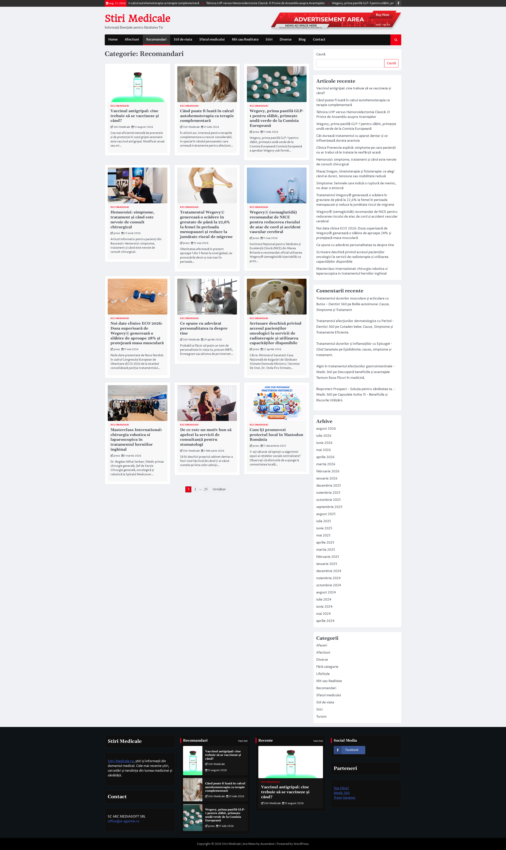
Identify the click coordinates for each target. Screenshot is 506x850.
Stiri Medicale (137, 18)
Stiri (269, 39)
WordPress (301, 844)
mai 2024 (323, 614)
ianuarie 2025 (326, 564)
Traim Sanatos (344, 798)
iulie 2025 (323, 521)
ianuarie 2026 (326, 478)
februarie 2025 (327, 557)
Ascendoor (267, 844)
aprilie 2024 (325, 621)
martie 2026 (325, 464)
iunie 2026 (324, 443)
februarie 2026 (327, 471)
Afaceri (321, 645)
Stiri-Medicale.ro (121, 761)
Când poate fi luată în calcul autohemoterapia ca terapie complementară (207, 116)
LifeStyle (323, 674)
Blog (302, 39)
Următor (219, 489)
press (256, 132)
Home (113, 39)
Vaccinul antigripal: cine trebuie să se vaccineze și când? (134, 116)
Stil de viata (183, 39)
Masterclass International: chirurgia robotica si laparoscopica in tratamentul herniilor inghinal (136, 439)
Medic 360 (342, 793)
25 (206, 489)
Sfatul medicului (212, 39)
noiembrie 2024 (328, 578)
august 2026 (326, 428)
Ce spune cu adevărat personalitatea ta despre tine (204, 328)
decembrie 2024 (328, 571)
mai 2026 (323, 450)
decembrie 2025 (328, 485)
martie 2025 (325, 550)
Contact (319, 39)
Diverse (286, 39)
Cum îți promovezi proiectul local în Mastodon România (276, 434)
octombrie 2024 (328, 585)
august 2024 (326, 592)
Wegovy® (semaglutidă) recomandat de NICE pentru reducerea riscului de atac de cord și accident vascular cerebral (275, 222)
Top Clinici (341, 788)
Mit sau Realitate (245, 39)
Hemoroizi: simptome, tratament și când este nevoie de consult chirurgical (132, 219)
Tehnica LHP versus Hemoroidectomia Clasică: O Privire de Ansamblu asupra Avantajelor (238, 3)
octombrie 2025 (328, 500)
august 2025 (326, 514)
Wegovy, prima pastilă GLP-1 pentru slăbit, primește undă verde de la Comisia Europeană (364, 3)
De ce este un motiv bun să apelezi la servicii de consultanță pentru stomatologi (205, 437)
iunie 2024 (324, 607)
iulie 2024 (323, 599)
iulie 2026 (323, 436)
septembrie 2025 (329, 507)
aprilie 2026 (325, 457)
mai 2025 (323, 535)
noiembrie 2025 (328, 493)
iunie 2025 (324, 528)
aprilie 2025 (325, 542)
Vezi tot (243, 741)
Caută (320, 54)
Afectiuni (132, 39)
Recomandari (156, 39)
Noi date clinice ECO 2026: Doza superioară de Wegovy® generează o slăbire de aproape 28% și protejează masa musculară (137, 333)
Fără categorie (327, 667)
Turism (321, 716)
